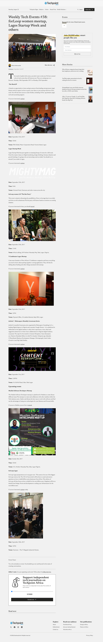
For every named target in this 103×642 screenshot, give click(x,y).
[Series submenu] (48, 9)
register (22, 99)
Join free (78, 54)
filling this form (47, 572)
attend (32, 206)
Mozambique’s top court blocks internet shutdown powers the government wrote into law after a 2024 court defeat (74, 89)
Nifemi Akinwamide (16, 65)
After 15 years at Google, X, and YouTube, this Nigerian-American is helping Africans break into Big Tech (73, 98)
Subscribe (88, 9)
